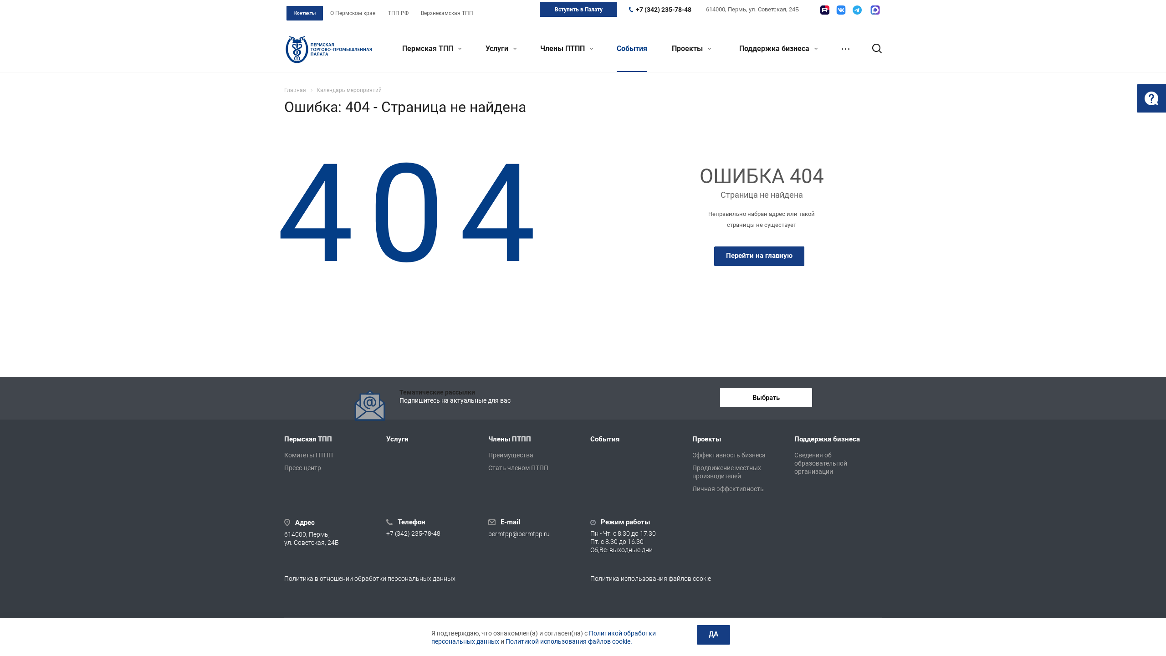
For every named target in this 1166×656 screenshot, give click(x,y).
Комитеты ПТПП (308, 455)
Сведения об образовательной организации (820, 463)
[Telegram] (857, 10)
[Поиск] (873, 48)
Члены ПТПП (563, 48)
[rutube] (824, 10)
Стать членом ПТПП (518, 468)
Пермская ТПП (428, 48)
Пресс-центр (302, 468)
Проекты (688, 48)
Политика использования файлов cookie (650, 578)
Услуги (498, 48)
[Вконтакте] (841, 10)
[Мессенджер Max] (875, 10)
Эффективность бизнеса (729, 455)
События (632, 48)
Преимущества (510, 455)
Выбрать (766, 398)
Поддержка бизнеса (775, 48)
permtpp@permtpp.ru (519, 534)
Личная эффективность (728, 488)
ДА (713, 634)
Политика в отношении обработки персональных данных (369, 578)
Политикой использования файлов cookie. (569, 641)
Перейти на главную (759, 255)
